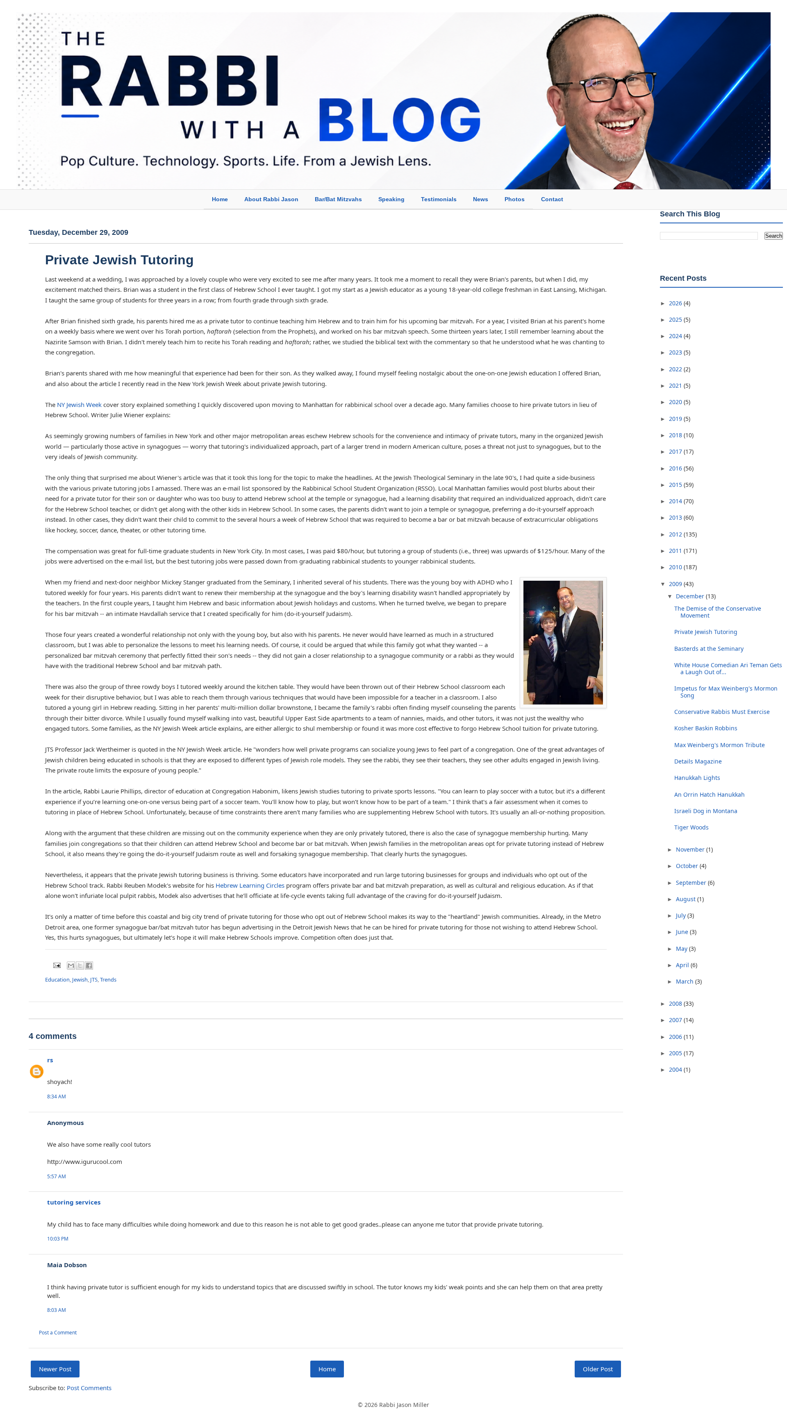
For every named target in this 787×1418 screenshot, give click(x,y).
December (691, 596)
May (682, 948)
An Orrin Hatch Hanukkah (709, 794)
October (688, 866)
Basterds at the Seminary (709, 648)
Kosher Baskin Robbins (705, 728)
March (685, 981)
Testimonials (439, 199)
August (686, 899)
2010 (676, 567)
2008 (676, 1003)
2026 (676, 303)
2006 (676, 1037)
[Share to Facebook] (89, 965)
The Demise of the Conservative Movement (717, 611)
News (480, 199)
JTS (94, 979)
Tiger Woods (691, 827)
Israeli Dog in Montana (705, 811)
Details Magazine (698, 761)
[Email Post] (56, 964)
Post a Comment (58, 1332)
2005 (676, 1053)
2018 (676, 435)
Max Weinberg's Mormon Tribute (719, 745)
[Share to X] (80, 965)
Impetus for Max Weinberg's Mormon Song (726, 691)
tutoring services (73, 1202)
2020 (676, 402)
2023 (676, 352)
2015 (676, 485)
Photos (515, 199)
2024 (676, 336)
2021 (676, 385)
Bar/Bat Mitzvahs (338, 199)
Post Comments (89, 1388)
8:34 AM (56, 1096)
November (691, 849)
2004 (676, 1069)
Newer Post (55, 1369)
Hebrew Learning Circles (250, 885)
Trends (108, 979)
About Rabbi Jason (271, 199)
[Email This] (71, 965)
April (683, 965)
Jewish (80, 979)
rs (50, 1060)
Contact (552, 199)
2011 (676, 550)
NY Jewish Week (79, 404)
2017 (676, 451)
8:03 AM (56, 1310)
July (681, 915)
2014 (676, 501)
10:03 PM (57, 1238)
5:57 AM (56, 1176)
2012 (676, 534)
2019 (676, 419)
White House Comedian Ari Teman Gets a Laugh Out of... (728, 668)
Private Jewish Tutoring (119, 259)
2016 (676, 468)
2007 (676, 1020)
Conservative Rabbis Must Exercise (722, 712)
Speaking (391, 199)
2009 (676, 584)
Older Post (598, 1369)
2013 (676, 517)
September (692, 882)
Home (220, 199)
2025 (676, 319)
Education (57, 979)
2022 (676, 369)
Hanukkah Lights (697, 778)
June (683, 932)
